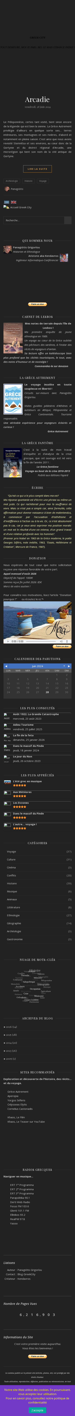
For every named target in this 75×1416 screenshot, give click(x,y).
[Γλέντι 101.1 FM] (4, 1210)
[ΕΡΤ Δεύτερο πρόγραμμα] (4, 1189)
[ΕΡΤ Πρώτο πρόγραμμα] (4, 1184)
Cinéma (11, 867)
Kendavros (24, 1278)
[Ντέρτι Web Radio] (4, 1201)
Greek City (37, 37)
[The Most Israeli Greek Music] (4, 1223)
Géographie (14, 923)
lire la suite (37, 168)
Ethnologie (13, 915)
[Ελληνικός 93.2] (4, 1214)
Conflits (11, 875)
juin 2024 (37, 666)
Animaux (12, 899)
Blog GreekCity (26, 1274)
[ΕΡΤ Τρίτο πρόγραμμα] (4, 1193)
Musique (12, 891)
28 (47, 692)
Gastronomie (15, 939)
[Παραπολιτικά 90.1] (4, 1197)
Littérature (13, 907)
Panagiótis (17, 189)
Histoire (28, 180)
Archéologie (12, 180)
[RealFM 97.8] (4, 1218)
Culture (11, 859)
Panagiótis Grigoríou (29, 1270)
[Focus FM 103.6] (4, 1206)
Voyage (43, 180)
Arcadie (37, 99)
